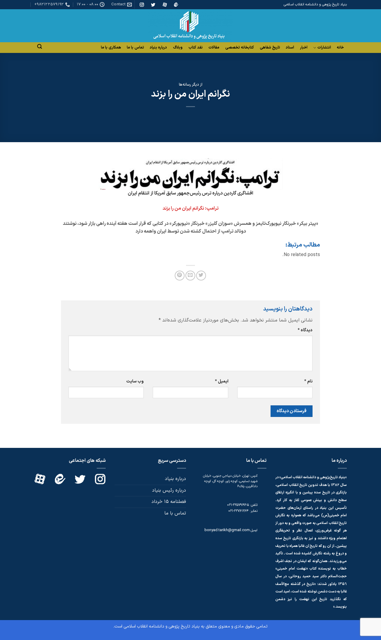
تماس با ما (135, 47)
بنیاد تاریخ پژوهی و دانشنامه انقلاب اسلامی (162, 626)
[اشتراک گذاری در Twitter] (201, 275)
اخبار (303, 47)
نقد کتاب (195, 47)
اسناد (290, 47)
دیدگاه (305, 330)
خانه (340, 47)
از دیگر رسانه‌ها (190, 84)
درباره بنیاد (158, 47)
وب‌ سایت (135, 381)
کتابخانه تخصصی (239, 47)
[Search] (39, 46)
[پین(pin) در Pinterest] (180, 275)
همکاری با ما (111, 47)
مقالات (213, 47)
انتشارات (324, 48)
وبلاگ (177, 47)
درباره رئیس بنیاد (169, 490)
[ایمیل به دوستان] (190, 275)
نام (308, 381)
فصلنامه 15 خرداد (169, 501)
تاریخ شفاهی (270, 47)
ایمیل (221, 381)
